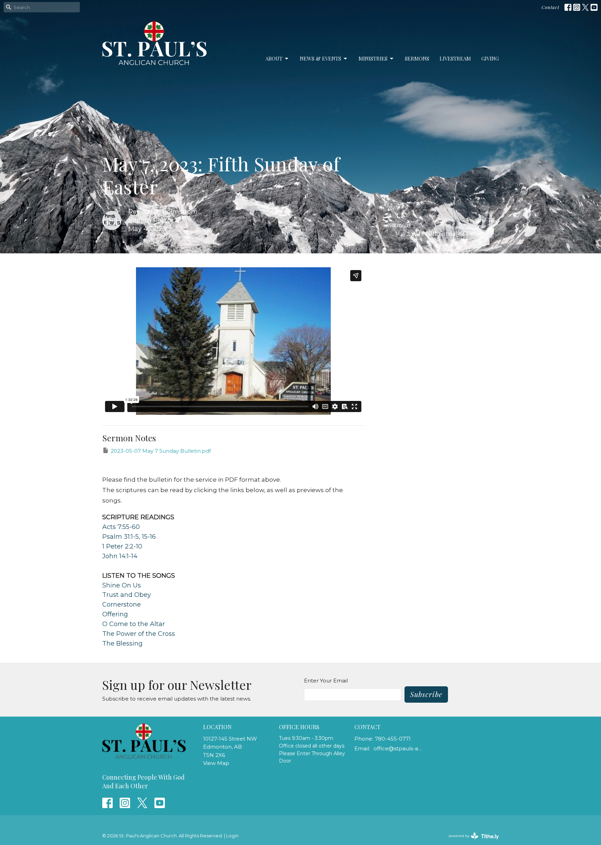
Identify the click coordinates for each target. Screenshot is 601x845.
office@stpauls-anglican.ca (398, 748)
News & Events (320, 58)
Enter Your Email (326, 680)
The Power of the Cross (138, 634)
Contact (550, 7)
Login (232, 835)
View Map (216, 763)
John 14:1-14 (119, 556)
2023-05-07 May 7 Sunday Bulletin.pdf (161, 451)
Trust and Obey (126, 595)
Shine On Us (121, 585)
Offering (115, 614)
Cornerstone (121, 604)
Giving (490, 58)
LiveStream (455, 58)
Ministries (373, 58)
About (273, 58)
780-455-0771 (393, 738)
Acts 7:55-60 (121, 527)
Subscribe (426, 694)
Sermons (417, 58)
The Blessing (122, 643)
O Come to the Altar (133, 624)
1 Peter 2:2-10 (122, 546)
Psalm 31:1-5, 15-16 (129, 536)
